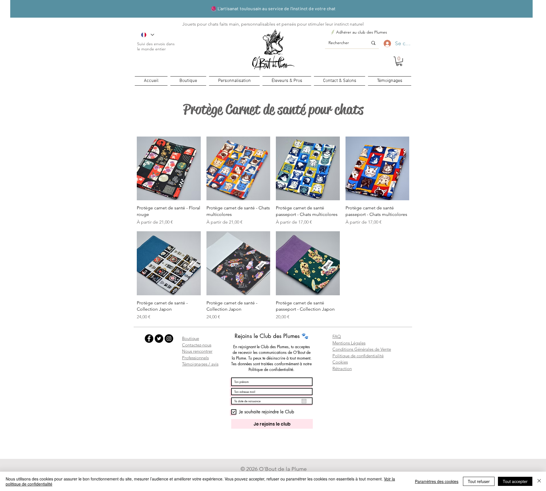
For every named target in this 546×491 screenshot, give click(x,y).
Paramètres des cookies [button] (436, 481)
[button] (399, 61)
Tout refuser (479, 481)
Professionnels (195, 357)
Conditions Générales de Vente (361, 349)
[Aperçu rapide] (169, 169)
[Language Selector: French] (147, 35)
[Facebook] (149, 338)
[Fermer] (539, 481)
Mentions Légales (348, 343)
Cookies (340, 362)
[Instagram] (169, 338)
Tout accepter (515, 481)
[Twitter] (159, 338)
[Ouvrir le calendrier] (304, 401)
